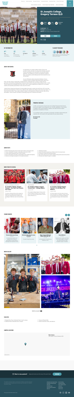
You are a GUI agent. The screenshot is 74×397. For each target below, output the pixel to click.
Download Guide (52, 1)
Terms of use (60, 388)
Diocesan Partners (36, 1)
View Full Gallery (36, 311)
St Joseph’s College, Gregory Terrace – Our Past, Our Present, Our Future (14, 188)
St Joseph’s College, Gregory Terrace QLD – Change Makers (36, 187)
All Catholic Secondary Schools (52, 382)
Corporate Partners (44, 1)
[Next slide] (69, 215)
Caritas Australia (29, 1)
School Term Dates (60, 1)
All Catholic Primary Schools (51, 383)
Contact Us (60, 386)
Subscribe (57, 374)
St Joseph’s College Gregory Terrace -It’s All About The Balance (58, 188)
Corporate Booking (61, 383)
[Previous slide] (66, 215)
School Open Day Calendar (48, 4)
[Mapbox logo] (6, 354)
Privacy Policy (60, 387)
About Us (23, 1)
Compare (70, 4)
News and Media (59, 4)
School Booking (61, 382)
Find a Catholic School (36, 4)
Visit (45, 36)
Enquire (55, 36)
